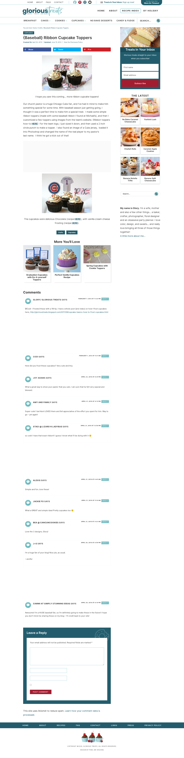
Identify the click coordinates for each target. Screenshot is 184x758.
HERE (35, 123)
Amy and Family (42, 402)
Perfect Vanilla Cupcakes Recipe (67, 276)
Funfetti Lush (150, 119)
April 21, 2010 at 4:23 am (91, 521)
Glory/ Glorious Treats (47, 300)
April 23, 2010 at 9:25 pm (91, 377)
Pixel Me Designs (96, 750)
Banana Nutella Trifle (130, 179)
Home (30, 2)
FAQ (78, 725)
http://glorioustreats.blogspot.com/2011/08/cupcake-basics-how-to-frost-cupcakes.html (69, 312)
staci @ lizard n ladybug (47, 426)
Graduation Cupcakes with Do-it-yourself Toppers (36, 277)
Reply (105, 299)
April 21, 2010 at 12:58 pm (91, 425)
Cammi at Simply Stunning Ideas (51, 603)
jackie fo (38, 501)
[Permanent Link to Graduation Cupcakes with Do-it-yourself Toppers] (36, 271)
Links (114, 725)
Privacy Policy (153, 725)
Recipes (61, 725)
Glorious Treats (43, 11)
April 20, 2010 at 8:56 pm (91, 542)
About (39, 2)
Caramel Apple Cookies (150, 150)
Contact (58, 2)
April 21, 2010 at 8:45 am (91, 479)
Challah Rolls (130, 149)
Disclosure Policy (76, 42)
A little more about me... (132, 236)
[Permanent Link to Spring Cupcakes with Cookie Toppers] (97, 262)
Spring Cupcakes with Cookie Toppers (97, 266)
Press (131, 725)
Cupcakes (28, 33)
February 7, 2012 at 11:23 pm (89, 298)
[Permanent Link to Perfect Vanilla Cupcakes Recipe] (66, 271)
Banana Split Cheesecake (150, 179)
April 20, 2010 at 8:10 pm (91, 602)
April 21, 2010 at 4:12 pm (91, 401)
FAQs (48, 2)
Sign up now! (119, 2)
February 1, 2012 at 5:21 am (90, 355)
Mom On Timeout (151, 3)
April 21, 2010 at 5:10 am (91, 500)
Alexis (37, 480)
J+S (35, 543)
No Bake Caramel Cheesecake (130, 120)
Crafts (60, 232)
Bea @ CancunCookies (46, 522)
